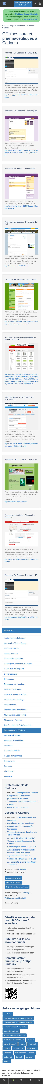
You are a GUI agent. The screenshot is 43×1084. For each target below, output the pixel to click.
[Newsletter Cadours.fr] (35, 3)
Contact (39, 1082)
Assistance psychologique (14, 638)
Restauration (9, 761)
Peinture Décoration (12, 735)
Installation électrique (12, 689)
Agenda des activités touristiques (20, 823)
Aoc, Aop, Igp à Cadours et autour (21, 838)
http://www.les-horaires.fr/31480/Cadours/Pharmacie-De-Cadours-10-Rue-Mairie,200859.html (21, 152)
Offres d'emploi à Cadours (17, 808)
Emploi (21, 1082)
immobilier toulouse (11, 1031)
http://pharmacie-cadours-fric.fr (16, 502)
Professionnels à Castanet (24, 1053)
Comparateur (12, 1082)
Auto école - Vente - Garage (15, 643)
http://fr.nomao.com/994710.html (16, 266)
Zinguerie (8, 776)
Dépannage (9, 679)
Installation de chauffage (14, 700)
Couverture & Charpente (14, 669)
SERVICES (9, 631)
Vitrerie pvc (8, 771)
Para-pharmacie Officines (14, 730)
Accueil (4, 1082)
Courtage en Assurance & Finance (18, 664)
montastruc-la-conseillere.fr (14, 1040)
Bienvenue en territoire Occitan (15, 1027)
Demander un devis (13, 878)
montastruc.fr (18, 1048)
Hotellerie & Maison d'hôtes (15, 694)
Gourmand (30, 1082)
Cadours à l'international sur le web (21, 859)
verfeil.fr (31, 1040)
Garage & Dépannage (13, 756)
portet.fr (7, 1048)
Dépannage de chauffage (14, 684)
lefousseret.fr (32, 1048)
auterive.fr (29, 1057)
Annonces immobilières (13, 740)
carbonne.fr (8, 1057)
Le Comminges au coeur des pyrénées (18, 1018)
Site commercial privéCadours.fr (23, 4)
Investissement (10, 705)
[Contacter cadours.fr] (39, 3)
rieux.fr (22, 1044)
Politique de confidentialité (26, 14)
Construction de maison (13, 659)
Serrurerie (8, 766)
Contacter (22, 870)
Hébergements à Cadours (27, 793)
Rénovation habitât (11, 751)
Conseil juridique (11, 653)
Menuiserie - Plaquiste (13, 720)
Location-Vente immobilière (15, 710)
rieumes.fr (32, 1044)
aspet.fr (7, 1061)
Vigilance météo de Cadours (19, 856)
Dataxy (26, 893)
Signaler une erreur (13, 882)
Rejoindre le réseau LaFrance (17, 887)
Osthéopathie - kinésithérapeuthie (18, 725)
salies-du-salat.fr (10, 1044)
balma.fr (19, 1057)
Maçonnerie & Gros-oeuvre (15, 715)
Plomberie (8, 746)
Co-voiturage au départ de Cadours (21, 847)
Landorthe (7, 1014)
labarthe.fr (7, 1053)
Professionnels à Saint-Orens (14, 1035)
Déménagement (10, 674)
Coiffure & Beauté (11, 648)
